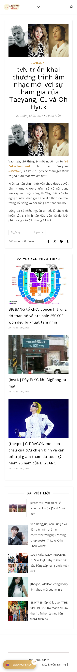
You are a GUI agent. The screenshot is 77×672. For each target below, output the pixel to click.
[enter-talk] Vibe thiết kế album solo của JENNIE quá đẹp (48, 508)
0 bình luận (53, 116)
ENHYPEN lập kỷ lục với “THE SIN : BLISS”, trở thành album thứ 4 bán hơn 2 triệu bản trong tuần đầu (49, 611)
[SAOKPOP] (12, 7)
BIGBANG (15, 171)
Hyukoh (38, 232)
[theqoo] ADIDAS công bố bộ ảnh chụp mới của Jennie (49, 586)
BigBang (15, 232)
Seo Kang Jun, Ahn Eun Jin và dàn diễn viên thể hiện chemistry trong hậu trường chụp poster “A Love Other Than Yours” (48, 535)
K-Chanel (38, 63)
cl (27, 232)
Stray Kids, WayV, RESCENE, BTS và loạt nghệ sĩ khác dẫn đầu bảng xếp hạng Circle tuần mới (49, 563)
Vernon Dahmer (24, 241)
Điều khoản (49, 664)
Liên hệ (61, 664)
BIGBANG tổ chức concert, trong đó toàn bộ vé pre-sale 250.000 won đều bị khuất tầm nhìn (37, 316)
